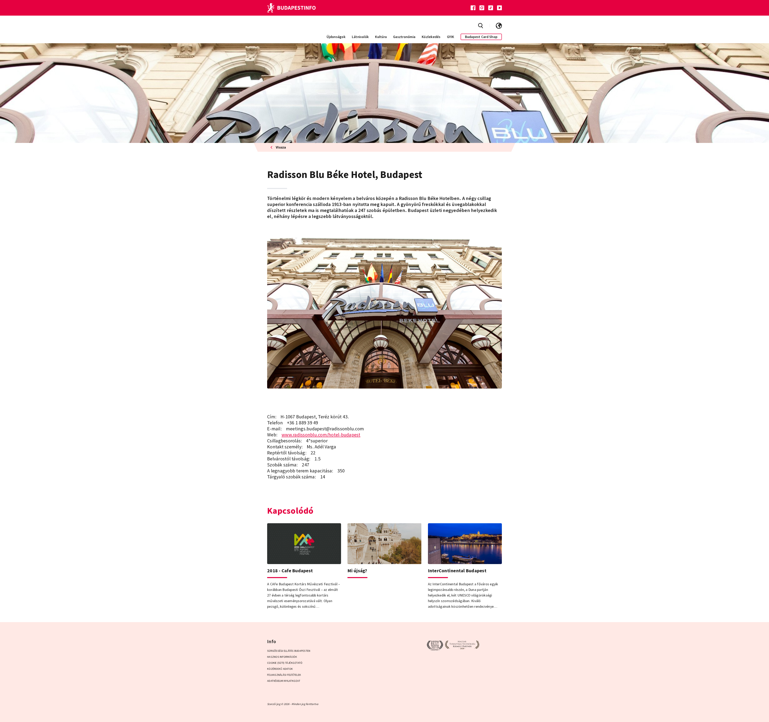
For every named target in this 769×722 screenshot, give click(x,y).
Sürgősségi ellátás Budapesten (288, 651)
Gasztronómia (404, 36)
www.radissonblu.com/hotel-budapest (321, 435)
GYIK (450, 36)
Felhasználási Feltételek (284, 675)
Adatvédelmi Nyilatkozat (283, 681)
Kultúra (381, 36)
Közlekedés (431, 36)
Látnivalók (360, 36)
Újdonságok (336, 36)
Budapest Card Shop (481, 36)
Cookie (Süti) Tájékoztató (284, 663)
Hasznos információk (282, 657)
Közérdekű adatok (280, 669)
